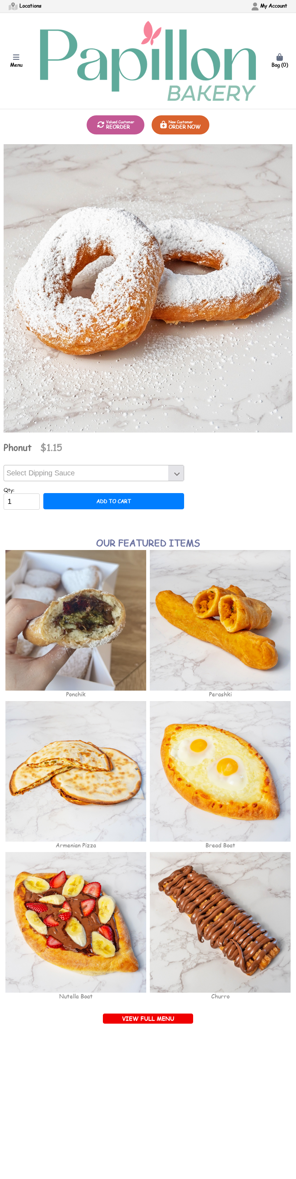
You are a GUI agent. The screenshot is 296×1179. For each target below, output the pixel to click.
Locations (30, 5)
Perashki (220, 694)
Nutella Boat (76, 996)
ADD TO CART (113, 501)
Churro (220, 996)
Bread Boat (220, 845)
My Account (273, 5)
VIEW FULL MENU (148, 1018)
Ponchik (76, 694)
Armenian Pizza (76, 845)
